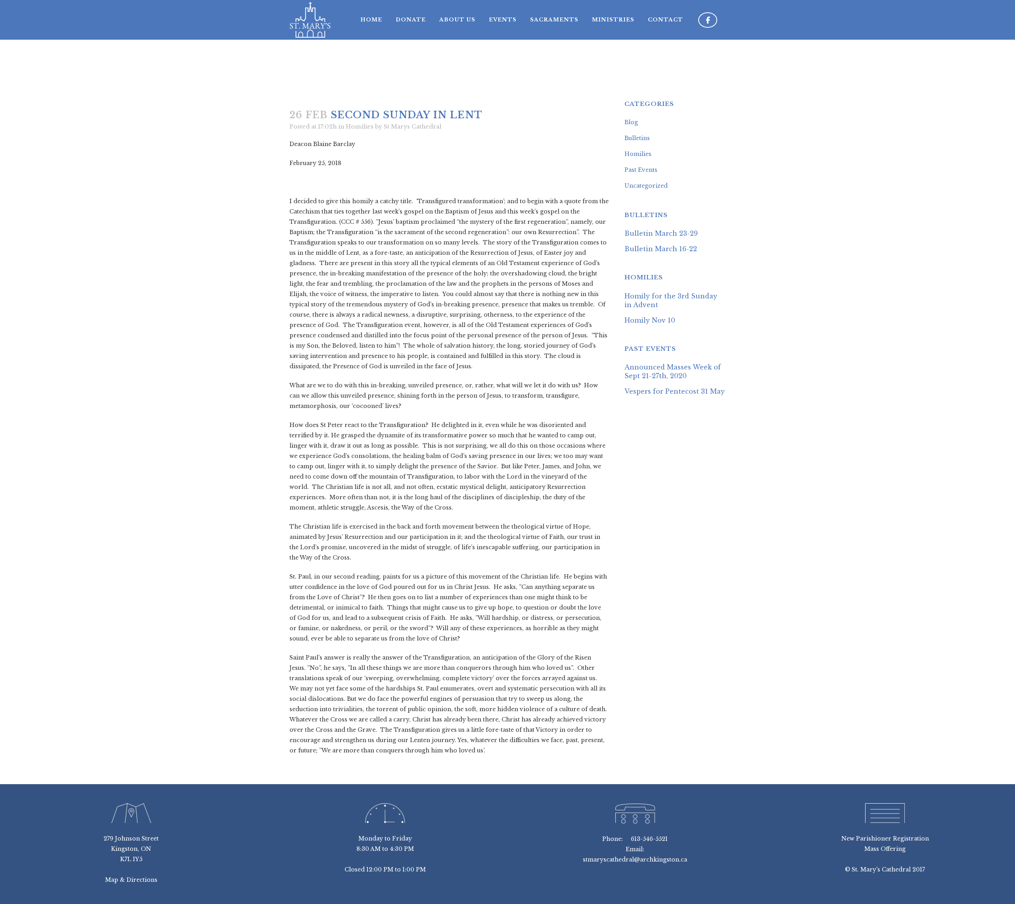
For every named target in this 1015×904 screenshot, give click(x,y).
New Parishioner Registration (885, 838)
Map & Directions (131, 879)
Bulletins (637, 138)
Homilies (359, 126)
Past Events (640, 169)
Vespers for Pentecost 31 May (674, 391)
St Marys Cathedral (412, 126)
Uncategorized (646, 185)
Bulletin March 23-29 (661, 233)
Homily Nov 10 (649, 320)
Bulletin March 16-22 (660, 249)
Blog (631, 122)
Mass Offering (885, 848)
